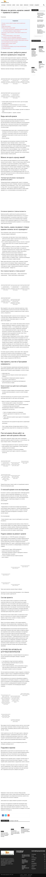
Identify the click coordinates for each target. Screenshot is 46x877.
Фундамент (34, 49)
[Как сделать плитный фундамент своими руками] (42, 45)
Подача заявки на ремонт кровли (8, 43)
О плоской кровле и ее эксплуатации (9, 41)
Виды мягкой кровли (6, 26)
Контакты (25, 874)
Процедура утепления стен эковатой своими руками (26, 856)
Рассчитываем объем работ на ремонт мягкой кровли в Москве (14, 40)
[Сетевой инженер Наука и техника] (34, 21)
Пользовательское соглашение (25, 875)
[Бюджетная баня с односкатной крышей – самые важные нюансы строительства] (34, 14)
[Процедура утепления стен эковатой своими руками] (18, 856)
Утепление (34, 854)
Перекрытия (34, 865)
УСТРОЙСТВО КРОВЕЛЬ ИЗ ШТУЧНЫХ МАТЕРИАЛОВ (13, 46)
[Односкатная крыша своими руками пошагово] (35, 63)
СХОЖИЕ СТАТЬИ (5, 820)
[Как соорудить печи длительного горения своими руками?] (34, 26)
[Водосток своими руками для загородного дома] (42, 60)
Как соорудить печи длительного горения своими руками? (41, 26)
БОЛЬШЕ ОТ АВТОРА (14, 820)
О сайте (21, 874)
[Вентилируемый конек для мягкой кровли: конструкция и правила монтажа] (25, 825)
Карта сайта (30, 874)
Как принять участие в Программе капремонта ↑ (11, 37)
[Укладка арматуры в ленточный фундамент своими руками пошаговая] (35, 46)
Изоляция (34, 859)
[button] (43, 5)
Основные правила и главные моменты (12, 30)
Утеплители (34, 857)
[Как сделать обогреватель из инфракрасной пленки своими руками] (34, 31)
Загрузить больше (38, 36)
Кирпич (33, 861)
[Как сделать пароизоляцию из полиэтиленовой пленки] (18, 861)
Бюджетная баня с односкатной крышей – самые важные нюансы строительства (41, 15)
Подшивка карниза (5, 48)
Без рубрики (34, 863)
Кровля (2, 831)
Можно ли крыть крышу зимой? (8, 27)
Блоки (33, 856)
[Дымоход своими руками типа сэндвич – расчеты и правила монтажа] (5, 827)
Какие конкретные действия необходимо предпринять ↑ (15, 38)
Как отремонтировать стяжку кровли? (11, 35)
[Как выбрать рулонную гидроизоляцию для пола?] (18, 866)
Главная (2, 8)
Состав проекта (5, 44)
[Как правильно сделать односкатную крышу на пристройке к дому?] (15, 826)
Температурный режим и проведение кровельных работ (15, 29)
